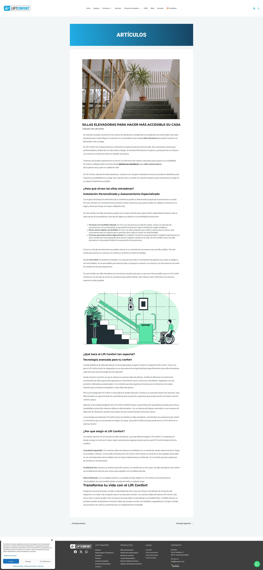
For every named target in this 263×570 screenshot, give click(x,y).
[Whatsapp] (86, 551)
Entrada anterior (77, 523)
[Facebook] (254, 8)
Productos (106, 8)
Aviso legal (40, 566)
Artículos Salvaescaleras (103, 564)
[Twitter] (258, 8)
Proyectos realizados (131, 8)
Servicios (118, 8)
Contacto (160, 8)
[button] (52, 540)
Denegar (28, 561)
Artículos (86, 129)
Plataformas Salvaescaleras (129, 553)
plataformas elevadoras (129, 164)
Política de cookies (18, 566)
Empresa (96, 8)
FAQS (146, 8)
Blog (152, 8)
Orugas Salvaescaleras (127, 558)
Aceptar (11, 561)
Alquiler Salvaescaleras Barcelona (131, 564)
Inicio (88, 8)
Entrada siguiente (184, 523)
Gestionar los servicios (10, 555)
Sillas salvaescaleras (126, 550)
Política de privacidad (30, 566)
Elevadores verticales (127, 555)
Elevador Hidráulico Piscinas (129, 561)
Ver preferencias (45, 561)
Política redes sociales (152, 555)
